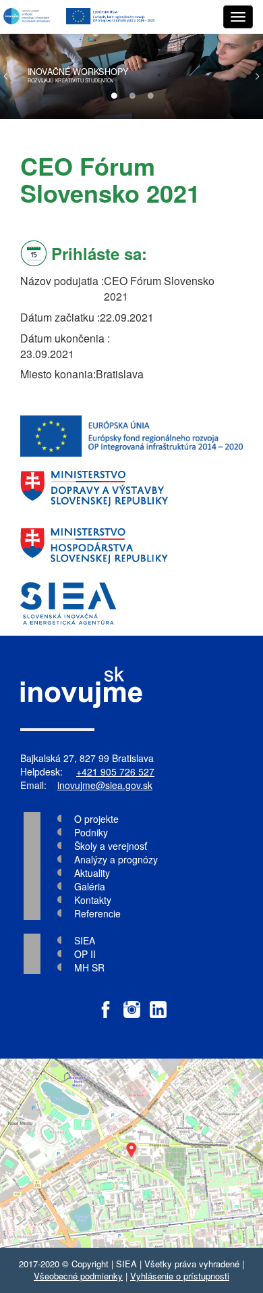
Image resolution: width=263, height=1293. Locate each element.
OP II (85, 954)
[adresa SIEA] (131, 1153)
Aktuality (92, 873)
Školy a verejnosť (110, 846)
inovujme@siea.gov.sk (104, 785)
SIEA (84, 940)
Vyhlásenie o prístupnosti (179, 1275)
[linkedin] (158, 1003)
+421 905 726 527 (115, 771)
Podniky (91, 832)
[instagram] (131, 1003)
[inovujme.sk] (28, 17)
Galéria (89, 886)
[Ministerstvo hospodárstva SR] (131, 546)
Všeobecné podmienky (78, 1275)
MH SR (89, 967)
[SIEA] (131, 603)
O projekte (96, 819)
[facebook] (105, 1003)
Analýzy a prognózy (116, 859)
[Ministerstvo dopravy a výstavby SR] (131, 488)
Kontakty (92, 900)
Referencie (97, 913)
